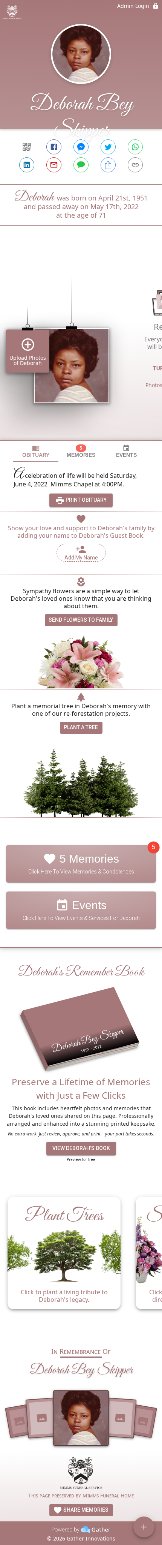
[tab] (35, 451)
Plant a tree (81, 727)
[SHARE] (108, 164)
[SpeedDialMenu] (143, 1527)
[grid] (81, 345)
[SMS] (81, 164)
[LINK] (135, 164)
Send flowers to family (81, 620)
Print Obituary (85, 500)
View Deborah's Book (81, 1148)
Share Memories (85, 1510)
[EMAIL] (53, 164)
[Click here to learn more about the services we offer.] (81, 1473)
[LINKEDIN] (26, 164)
